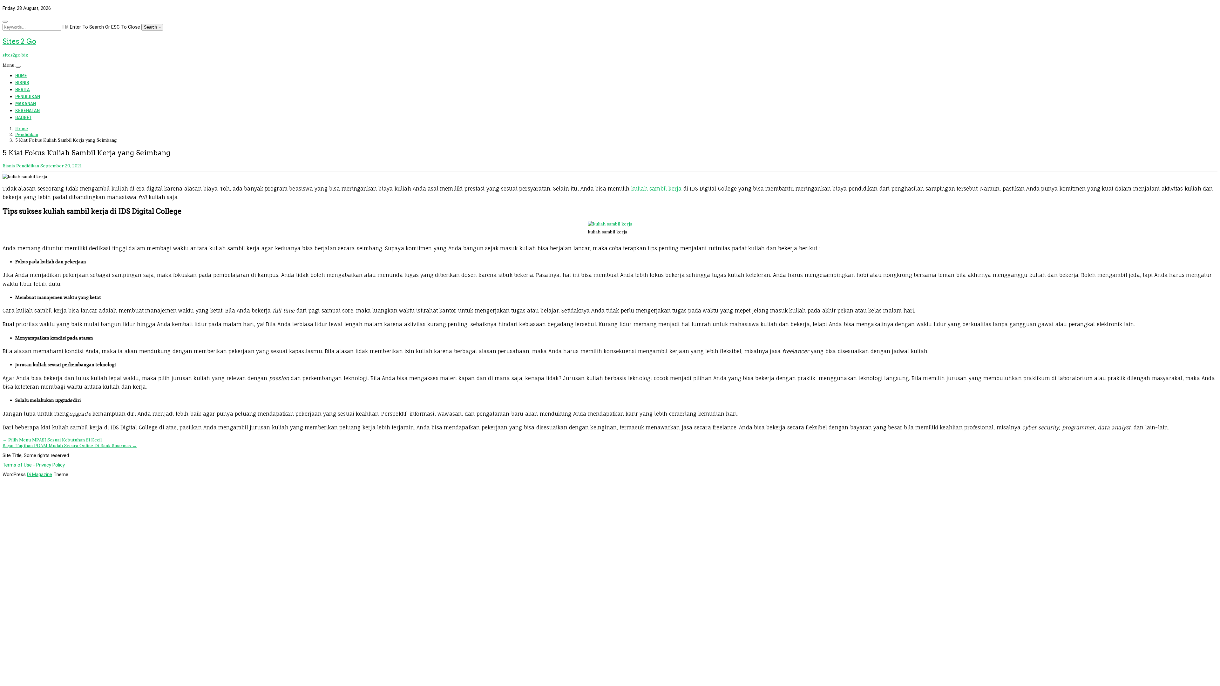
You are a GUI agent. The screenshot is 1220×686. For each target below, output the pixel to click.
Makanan (25, 103)
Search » (152, 27)
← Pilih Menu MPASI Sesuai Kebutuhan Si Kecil (52, 440)
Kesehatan (27, 110)
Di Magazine (39, 474)
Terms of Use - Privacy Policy (34, 465)
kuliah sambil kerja (656, 188)
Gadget (23, 117)
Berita (22, 89)
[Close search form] (5, 22)
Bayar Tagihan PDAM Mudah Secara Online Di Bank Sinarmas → (70, 445)
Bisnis (22, 82)
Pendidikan (27, 96)
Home (21, 75)
